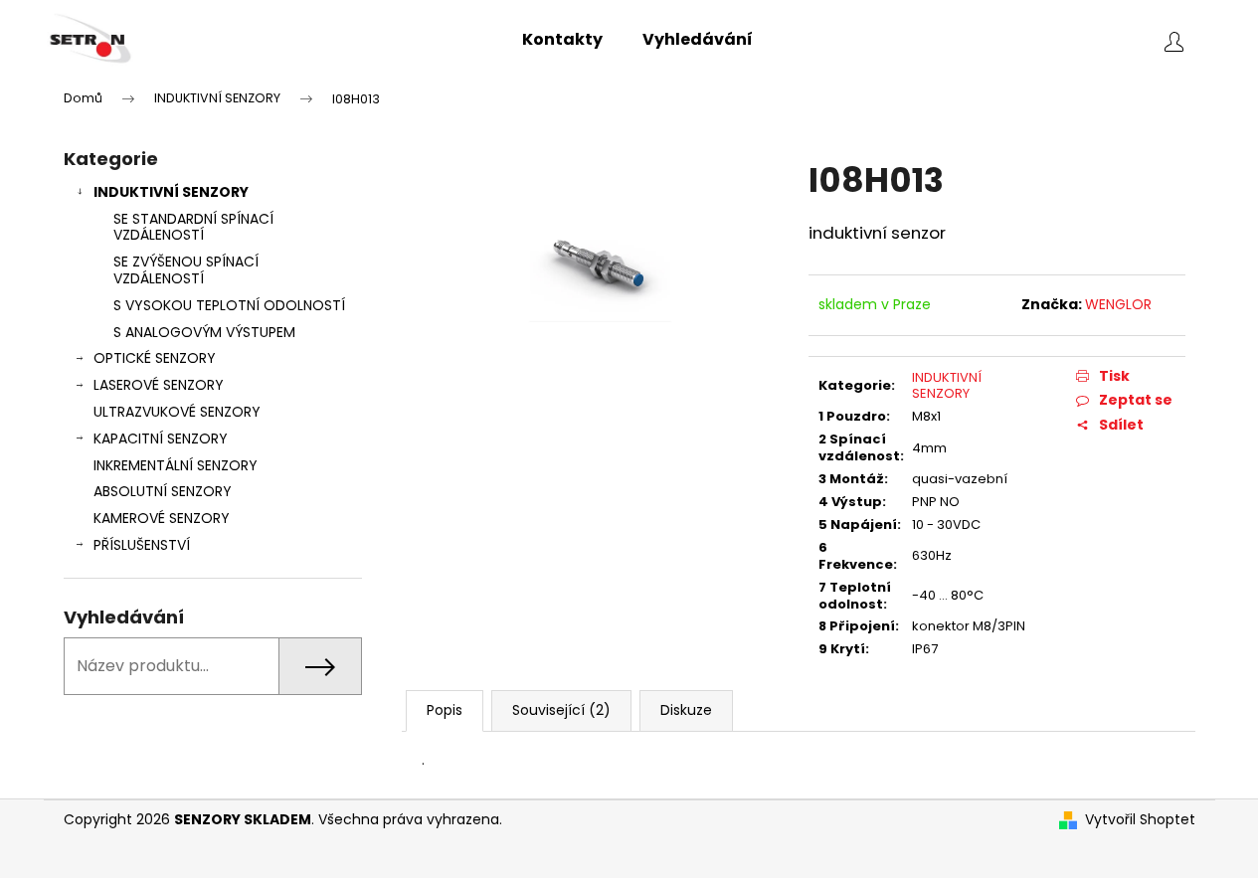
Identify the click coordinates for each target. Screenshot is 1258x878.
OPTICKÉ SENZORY (154, 358)
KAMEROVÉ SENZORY (161, 518)
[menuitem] (562, 40)
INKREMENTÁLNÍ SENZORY (175, 465)
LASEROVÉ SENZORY (158, 385)
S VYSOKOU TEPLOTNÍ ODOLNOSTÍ (229, 305)
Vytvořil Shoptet (1140, 819)
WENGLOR (1118, 304)
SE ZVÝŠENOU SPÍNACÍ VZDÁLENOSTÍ (186, 270)
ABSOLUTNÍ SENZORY (162, 491)
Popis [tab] (444, 710)
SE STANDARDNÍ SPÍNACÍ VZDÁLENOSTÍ (193, 227)
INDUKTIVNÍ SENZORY (171, 192)
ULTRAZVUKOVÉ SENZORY (177, 412)
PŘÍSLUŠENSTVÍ (141, 545)
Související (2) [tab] (561, 710)
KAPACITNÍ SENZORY (160, 438)
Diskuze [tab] (686, 710)
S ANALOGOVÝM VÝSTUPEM (204, 332)
